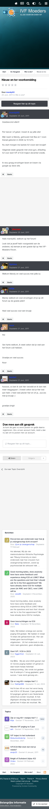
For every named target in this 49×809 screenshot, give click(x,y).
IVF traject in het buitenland (22, 735)
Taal (22, 779)
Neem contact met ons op (20, 781)
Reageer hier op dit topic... (19, 443)
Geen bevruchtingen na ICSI (22, 621)
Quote (9, 174)
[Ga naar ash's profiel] (7, 728)
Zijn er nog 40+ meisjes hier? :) (23, 681)
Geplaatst (19, 116)
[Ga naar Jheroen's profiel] (5, 231)
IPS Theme (4, 779)
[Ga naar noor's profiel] (5, 327)
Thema (30, 779)
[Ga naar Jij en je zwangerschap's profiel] (7, 540)
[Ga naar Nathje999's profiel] (7, 682)
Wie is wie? (20, 95)
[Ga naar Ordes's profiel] (7, 759)
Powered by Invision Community (24, 786)
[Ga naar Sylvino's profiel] (5, 266)
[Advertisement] (24, 43)
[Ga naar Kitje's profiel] (7, 719)
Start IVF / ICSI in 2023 (20, 651)
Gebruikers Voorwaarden (10, 805)
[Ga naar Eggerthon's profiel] (7, 652)
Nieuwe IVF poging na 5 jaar (22, 727)
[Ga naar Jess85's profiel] (7, 573)
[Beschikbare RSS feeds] (45, 772)
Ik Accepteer (41, 804)
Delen (12, 458)
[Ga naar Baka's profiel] (7, 622)
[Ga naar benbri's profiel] (5, 378)
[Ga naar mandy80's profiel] (5, 114)
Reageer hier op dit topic (24, 103)
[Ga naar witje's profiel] (5, 290)
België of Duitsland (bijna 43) (23, 758)
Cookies (35, 781)
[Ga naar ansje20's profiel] (7, 748)
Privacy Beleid (41, 779)
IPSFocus (14, 779)
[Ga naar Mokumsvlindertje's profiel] (7, 736)
